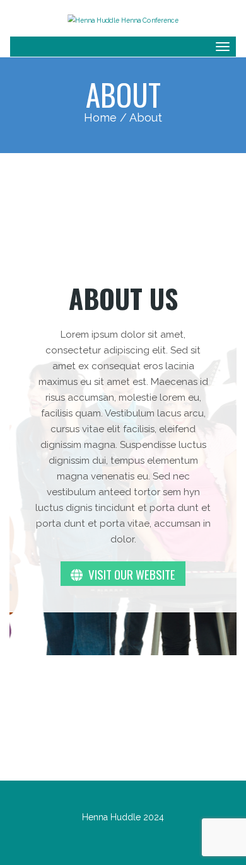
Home (100, 117)
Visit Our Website (130, 574)
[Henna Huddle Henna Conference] (123, 18)
